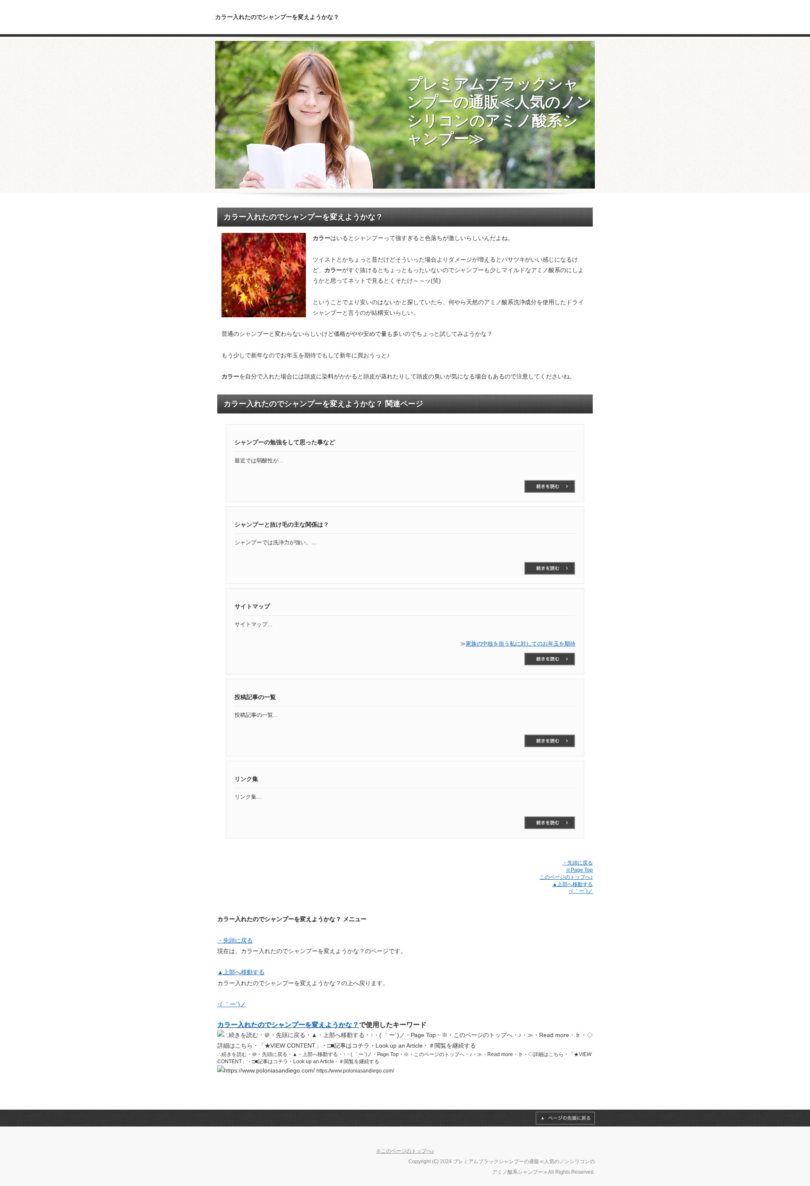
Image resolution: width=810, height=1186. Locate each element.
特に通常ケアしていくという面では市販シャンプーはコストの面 (549, 741)
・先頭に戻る (577, 863)
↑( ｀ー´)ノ (581, 891)
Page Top (565, 1118)
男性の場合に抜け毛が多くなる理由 (549, 822)
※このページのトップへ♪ (405, 1151)
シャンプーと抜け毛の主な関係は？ (549, 568)
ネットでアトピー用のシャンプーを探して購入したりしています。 (549, 486)
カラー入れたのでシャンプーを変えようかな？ (288, 1024)
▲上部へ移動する (572, 884)
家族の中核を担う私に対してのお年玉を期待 (520, 643)
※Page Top (579, 870)
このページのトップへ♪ (566, 877)
